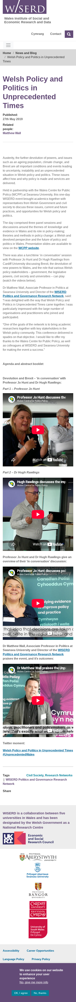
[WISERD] (24, 7)
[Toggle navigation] (8, 45)
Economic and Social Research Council (38, 838)
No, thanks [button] (40, 992)
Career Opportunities (40, 950)
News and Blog (26, 53)
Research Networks (58, 775)
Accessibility (11, 950)
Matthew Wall (12, 133)
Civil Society (35, 775)
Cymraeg (37, 33)
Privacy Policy (41, 959)
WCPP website (28, 248)
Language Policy (13, 959)
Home (7, 53)
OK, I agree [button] (21, 992)
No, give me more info (34, 982)
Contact (55, 33)
